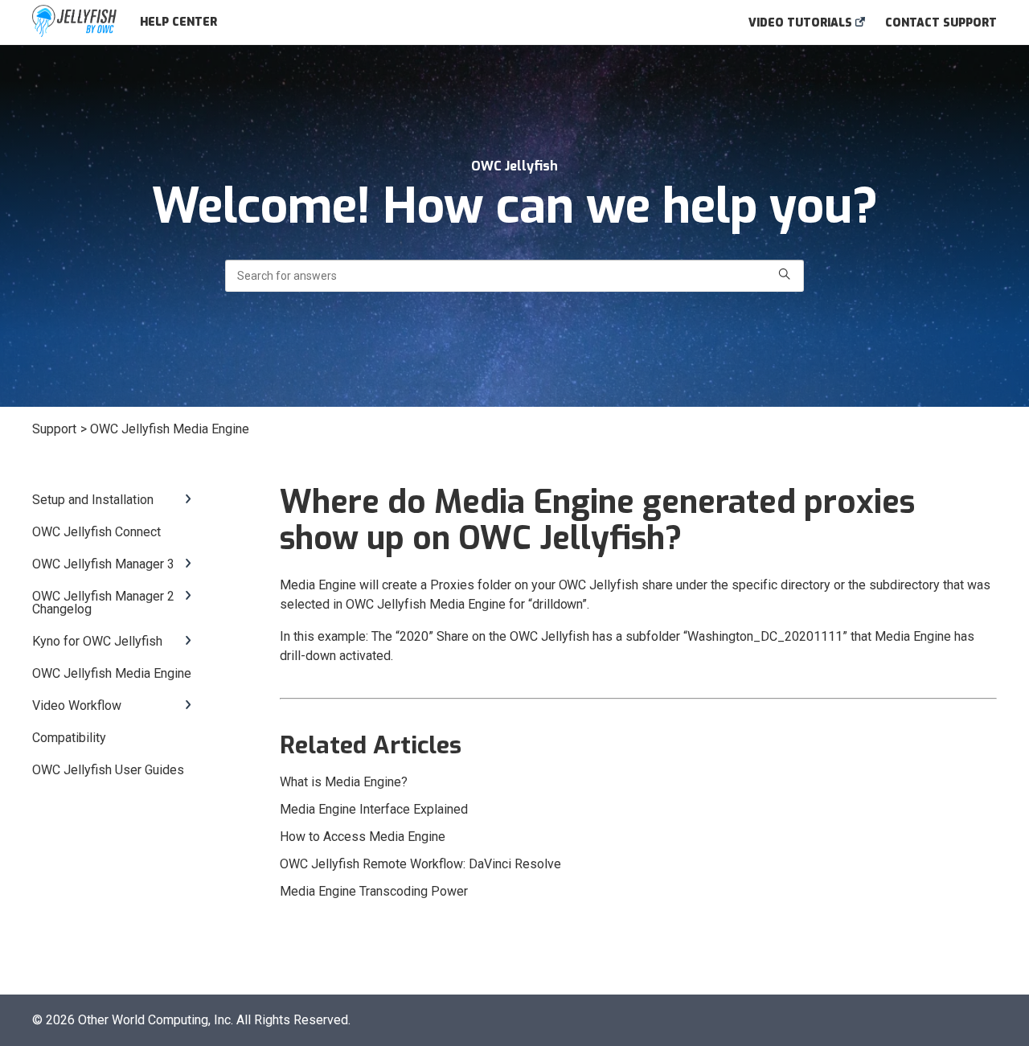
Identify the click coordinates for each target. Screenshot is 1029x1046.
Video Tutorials (801, 23)
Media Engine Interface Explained (374, 809)
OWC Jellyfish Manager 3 (103, 564)
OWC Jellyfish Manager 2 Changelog (103, 603)
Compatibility (69, 738)
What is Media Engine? (344, 782)
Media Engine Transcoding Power (374, 891)
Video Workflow (76, 705)
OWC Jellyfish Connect (96, 532)
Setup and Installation (93, 500)
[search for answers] (784, 276)
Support (54, 429)
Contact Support (941, 23)
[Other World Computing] (74, 22)
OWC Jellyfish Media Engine (111, 673)
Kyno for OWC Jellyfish (97, 641)
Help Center (178, 22)
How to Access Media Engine (362, 836)
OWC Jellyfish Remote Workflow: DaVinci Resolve (420, 864)
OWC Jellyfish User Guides (108, 770)
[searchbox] (514, 276)
